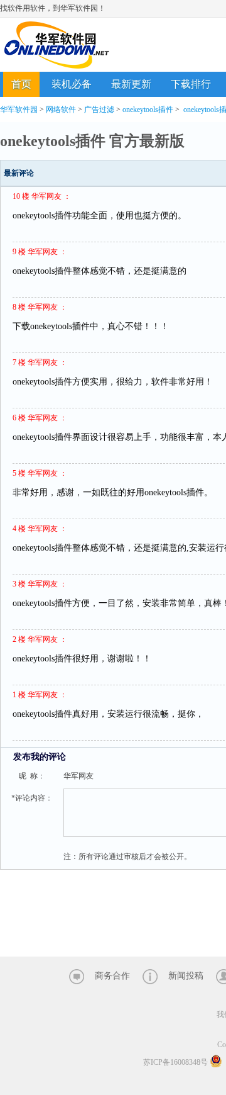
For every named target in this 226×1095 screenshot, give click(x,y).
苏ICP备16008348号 (175, 1062)
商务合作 (112, 975)
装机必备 (71, 84)
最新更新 (131, 84)
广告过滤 (99, 109)
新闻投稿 (185, 975)
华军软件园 (56, 45)
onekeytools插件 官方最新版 (92, 141)
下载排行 (191, 84)
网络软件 (61, 109)
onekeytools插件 (147, 109)
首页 (21, 84)
